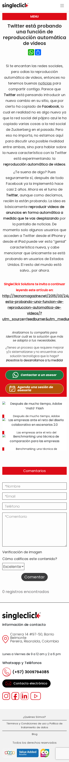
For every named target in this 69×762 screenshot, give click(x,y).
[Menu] (62, 6)
